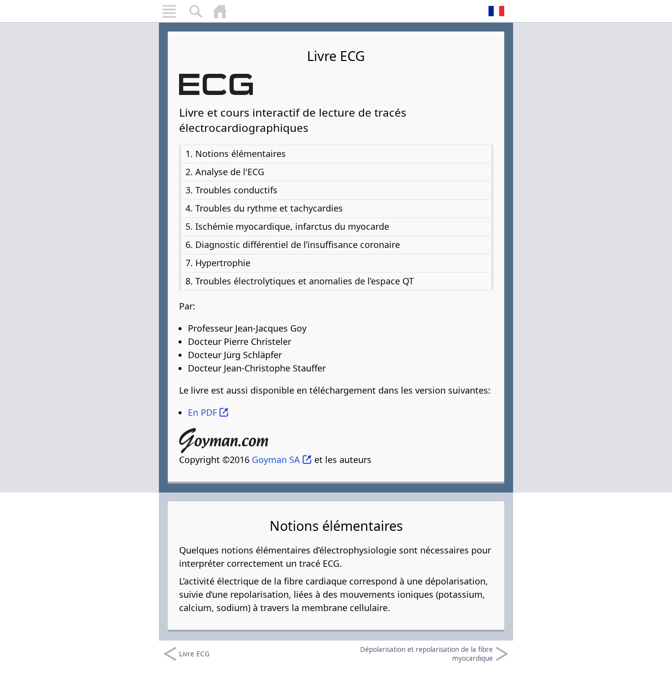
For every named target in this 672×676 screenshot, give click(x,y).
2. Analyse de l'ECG (224, 172)
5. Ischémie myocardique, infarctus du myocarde (287, 226)
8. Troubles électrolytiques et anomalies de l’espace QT (299, 281)
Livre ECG (194, 653)
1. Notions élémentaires (235, 153)
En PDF (202, 412)
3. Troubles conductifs (231, 190)
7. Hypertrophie (217, 263)
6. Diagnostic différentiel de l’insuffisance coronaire (292, 244)
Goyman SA (276, 459)
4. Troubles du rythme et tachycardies (264, 208)
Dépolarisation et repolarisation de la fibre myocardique (426, 654)
